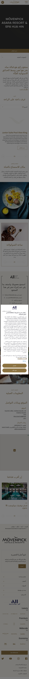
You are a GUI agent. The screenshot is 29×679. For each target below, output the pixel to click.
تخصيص (14, 365)
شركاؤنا (24, 360)
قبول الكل (14, 370)
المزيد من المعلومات (22, 358)
